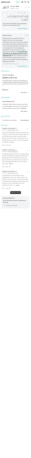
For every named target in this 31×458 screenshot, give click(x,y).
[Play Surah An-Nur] (4, 12)
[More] (27, 12)
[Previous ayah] (26, 7)
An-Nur (12, 6)
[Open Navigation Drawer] (28, 2)
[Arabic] (25, 35)
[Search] (25, 2)
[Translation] (27, 35)
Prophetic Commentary (8, 128)
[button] (26, 16)
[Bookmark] (7, 12)
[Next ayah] (28, 7)
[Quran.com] (5, 2)
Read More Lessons (15, 192)
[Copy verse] (18, 12)
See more (12, 142)
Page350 (12, 8)
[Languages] (22, 2)
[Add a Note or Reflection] (24, 12)
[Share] (21, 12)
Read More (5, 90)
